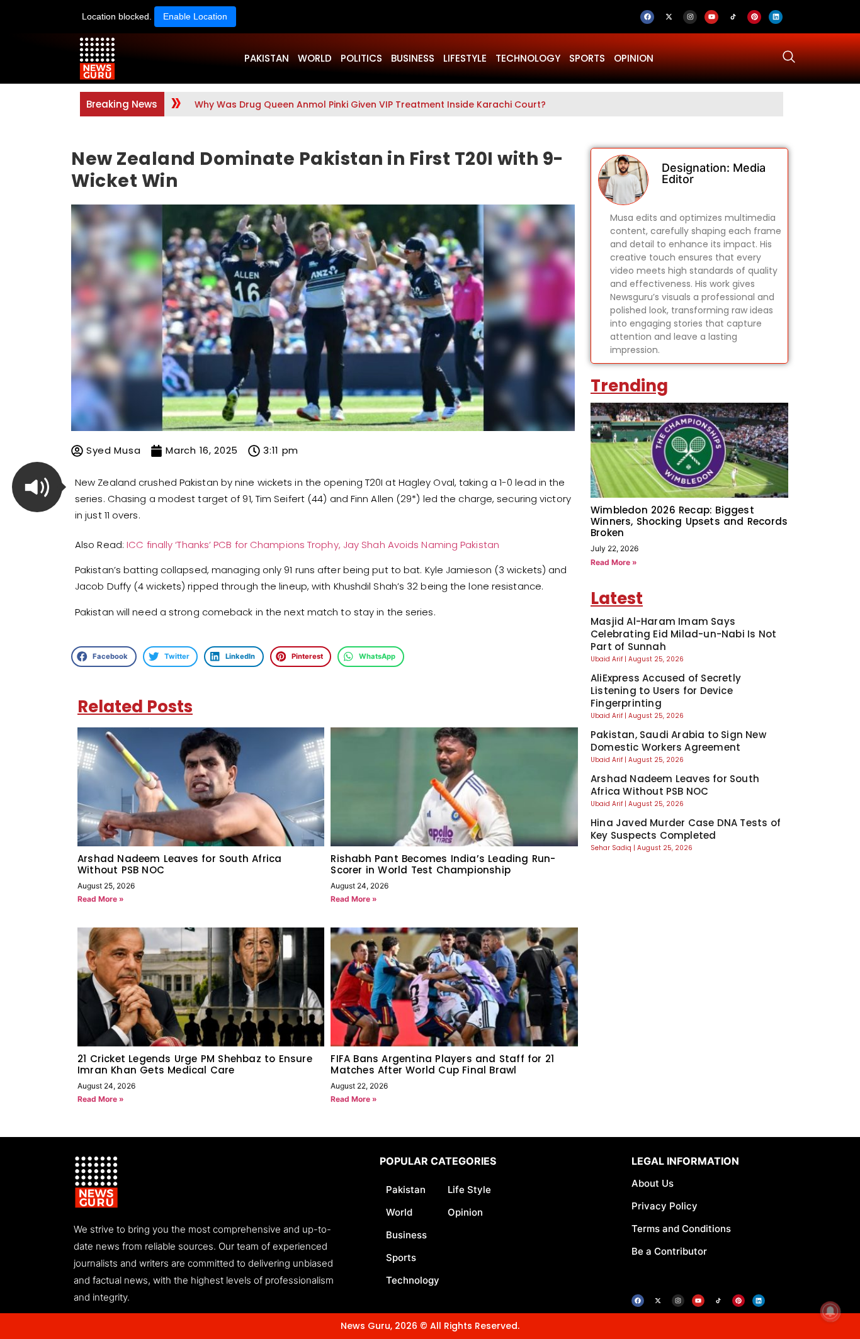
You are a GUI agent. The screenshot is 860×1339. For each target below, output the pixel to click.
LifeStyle (465, 58)
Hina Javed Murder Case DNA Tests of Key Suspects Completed (686, 829)
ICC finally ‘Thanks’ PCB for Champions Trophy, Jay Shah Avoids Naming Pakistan (313, 544)
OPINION (633, 58)
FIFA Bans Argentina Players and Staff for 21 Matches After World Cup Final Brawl (442, 1064)
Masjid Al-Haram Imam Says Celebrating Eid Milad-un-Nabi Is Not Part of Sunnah (683, 634)
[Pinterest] (754, 17)
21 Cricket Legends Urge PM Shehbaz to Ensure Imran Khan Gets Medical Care (194, 1064)
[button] (37, 487)
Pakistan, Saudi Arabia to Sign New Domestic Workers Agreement (678, 741)
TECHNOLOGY (527, 58)
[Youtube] (711, 17)
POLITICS (361, 58)
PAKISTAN (266, 58)
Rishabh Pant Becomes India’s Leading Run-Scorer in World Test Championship (443, 864)
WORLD (315, 58)
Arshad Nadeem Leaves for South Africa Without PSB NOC (179, 864)
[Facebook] (647, 17)
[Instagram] (690, 17)
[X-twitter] (669, 17)
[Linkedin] (776, 17)
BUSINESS (412, 58)
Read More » (100, 899)
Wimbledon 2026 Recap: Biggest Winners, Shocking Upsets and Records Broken (689, 521)
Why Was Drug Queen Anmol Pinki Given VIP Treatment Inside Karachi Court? (370, 104)
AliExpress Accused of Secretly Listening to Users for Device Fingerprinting (666, 690)
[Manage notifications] (830, 1311)
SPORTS (587, 58)
